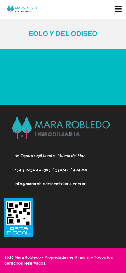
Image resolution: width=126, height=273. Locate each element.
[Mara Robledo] (22, 9)
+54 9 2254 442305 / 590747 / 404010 (51, 170)
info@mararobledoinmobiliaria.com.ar (50, 184)
